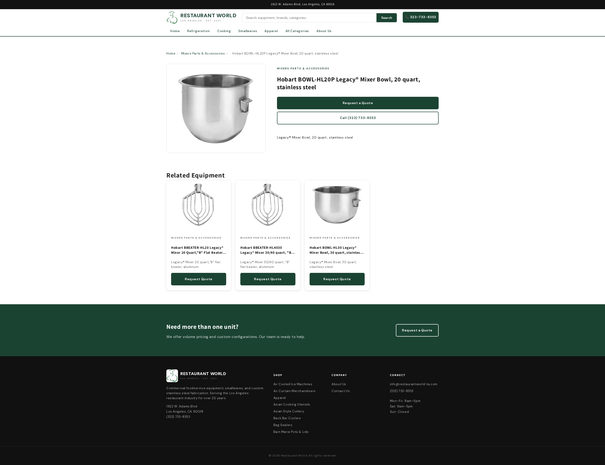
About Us (324, 31)
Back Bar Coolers (287, 418)
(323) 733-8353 (402, 391)
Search (386, 18)
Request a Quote (358, 103)
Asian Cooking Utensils (291, 404)
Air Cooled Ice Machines (292, 384)
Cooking (224, 31)
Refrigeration (198, 31)
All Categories (297, 31)
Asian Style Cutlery (288, 411)
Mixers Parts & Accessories (203, 53)
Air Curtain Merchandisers (294, 391)
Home (175, 31)
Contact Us (341, 391)
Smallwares (247, 31)
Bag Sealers (283, 425)
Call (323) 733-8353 (358, 118)
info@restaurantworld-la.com (413, 384)
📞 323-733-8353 (420, 17)
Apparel (271, 31)
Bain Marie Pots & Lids (291, 432)
